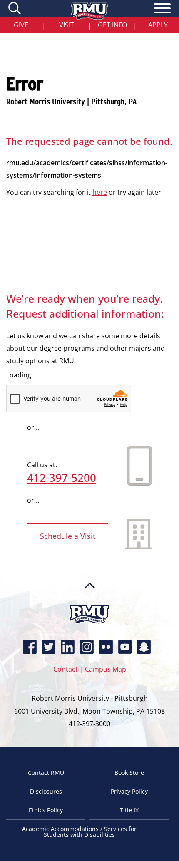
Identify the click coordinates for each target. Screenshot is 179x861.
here (99, 192)
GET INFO (112, 25)
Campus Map (105, 669)
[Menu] (162, 9)
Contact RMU (46, 773)
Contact (65, 669)
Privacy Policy (129, 791)
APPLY (158, 25)
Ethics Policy (46, 810)
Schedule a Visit (67, 536)
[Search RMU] (15, 8)
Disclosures (46, 791)
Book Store (129, 773)
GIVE (21, 25)
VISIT (66, 25)
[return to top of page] (90, 601)
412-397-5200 (61, 477)
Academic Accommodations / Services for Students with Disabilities (79, 832)
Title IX (129, 810)
